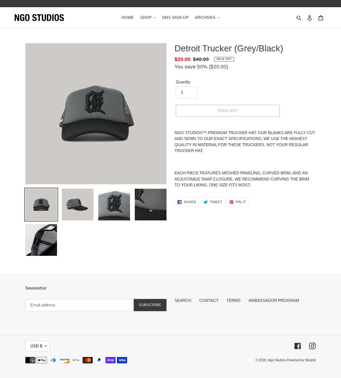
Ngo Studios (277, 360)
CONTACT (208, 300)
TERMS (233, 300)
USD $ (36, 346)
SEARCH (182, 300)
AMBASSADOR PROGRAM (274, 300)
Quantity (183, 82)
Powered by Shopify (301, 360)
